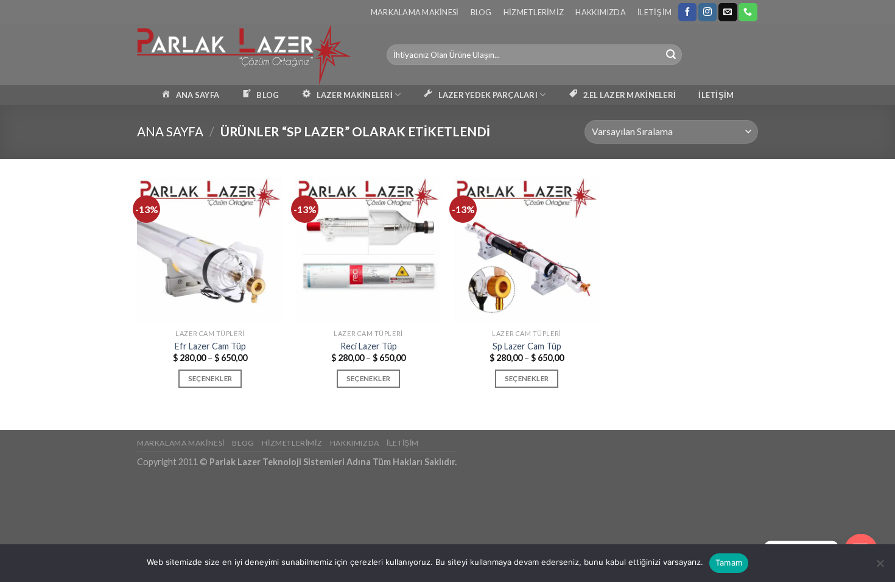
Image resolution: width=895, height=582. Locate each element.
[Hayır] (880, 567)
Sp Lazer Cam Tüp (527, 346)
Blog (481, 12)
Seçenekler (210, 378)
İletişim (654, 12)
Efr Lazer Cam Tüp (210, 346)
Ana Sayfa (170, 131)
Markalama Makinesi (415, 12)
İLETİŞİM (716, 95)
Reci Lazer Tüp (368, 346)
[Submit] (671, 54)
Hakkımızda (600, 12)
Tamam (728, 562)
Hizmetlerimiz (534, 12)
